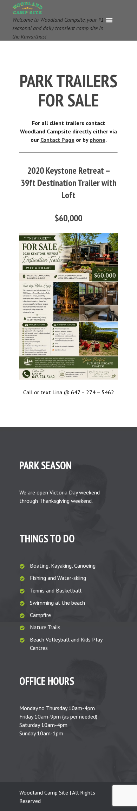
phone (97, 139)
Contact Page (57, 139)
